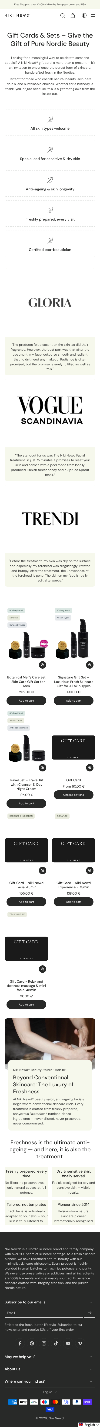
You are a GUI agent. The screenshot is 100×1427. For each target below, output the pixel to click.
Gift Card (73, 780)
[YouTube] (68, 1343)
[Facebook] (20, 1343)
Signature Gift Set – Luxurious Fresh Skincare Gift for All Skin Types (73, 681)
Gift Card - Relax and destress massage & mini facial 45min (26, 985)
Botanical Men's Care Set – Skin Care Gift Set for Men (26, 681)
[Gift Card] (73, 741)
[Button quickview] (42, 665)
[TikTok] (56, 1343)
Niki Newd (56, 1418)
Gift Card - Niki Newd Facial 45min (26, 885)
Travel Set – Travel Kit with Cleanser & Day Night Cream (26, 784)
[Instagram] (44, 1343)
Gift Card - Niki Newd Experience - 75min (74, 885)
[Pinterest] (32, 1343)
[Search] (62, 15)
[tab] (8, 668)
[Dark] (83, 15)
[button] (93, 15)
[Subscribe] (89, 1313)
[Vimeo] (80, 1343)
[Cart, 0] (73, 15)
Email (11, 1313)
